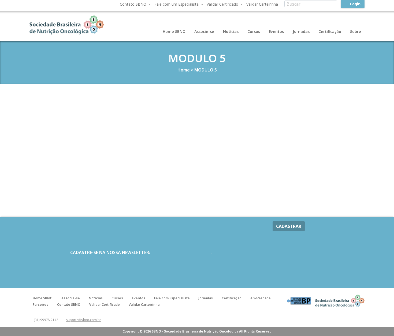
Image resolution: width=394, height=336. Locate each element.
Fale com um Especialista (176, 4)
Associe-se (204, 31)
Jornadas (301, 31)
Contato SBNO (133, 4)
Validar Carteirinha (262, 4)
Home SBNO (174, 31)
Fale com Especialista (171, 298)
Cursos (253, 31)
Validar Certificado (222, 4)
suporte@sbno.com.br (83, 320)
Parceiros (40, 304)
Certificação (329, 31)
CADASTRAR (288, 226)
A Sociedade (260, 298)
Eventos (276, 31)
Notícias (231, 31)
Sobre (355, 31)
